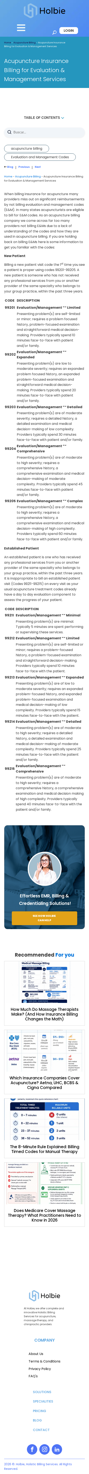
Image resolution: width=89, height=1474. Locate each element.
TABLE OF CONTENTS (42, 117)
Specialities (43, 1401)
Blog (10, 167)
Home (7, 42)
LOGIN (69, 30)
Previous (24, 167)
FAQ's (33, 1376)
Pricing (39, 1411)
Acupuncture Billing (24, 42)
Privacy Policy (40, 1368)
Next (38, 167)
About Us (36, 1353)
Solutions (42, 1392)
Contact (41, 1430)
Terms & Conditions (44, 1361)
